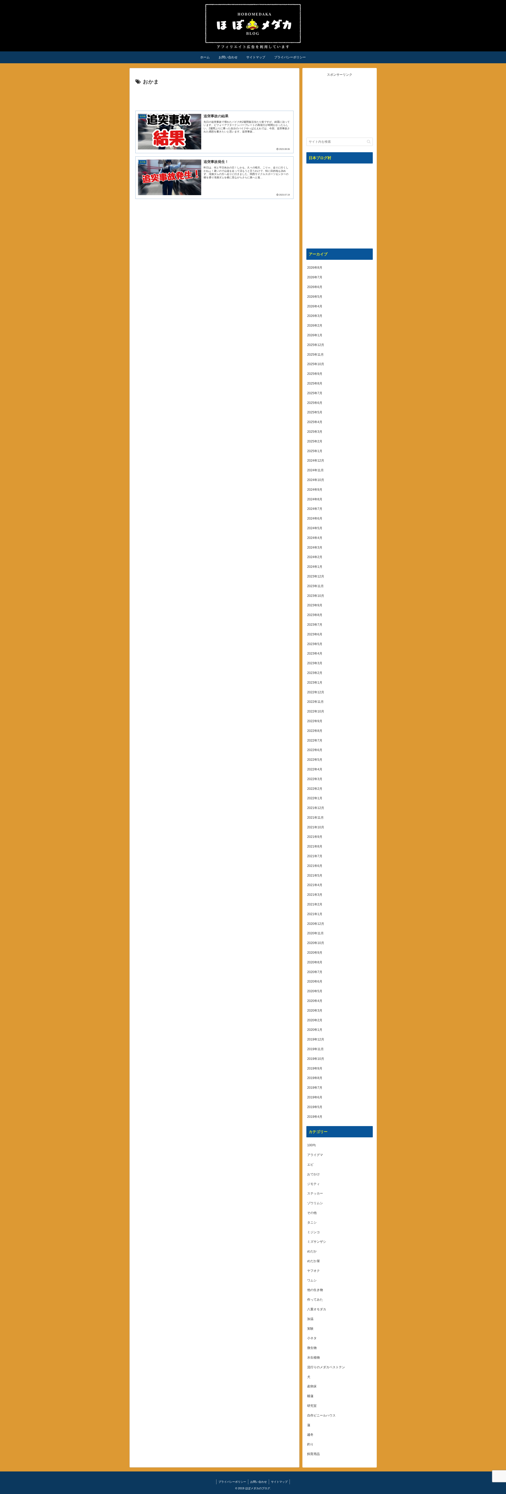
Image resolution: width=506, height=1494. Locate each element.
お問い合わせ (258, 1481)
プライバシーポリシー (232, 1481)
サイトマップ (279, 1481)
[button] (368, 141)
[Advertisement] (214, 97)
